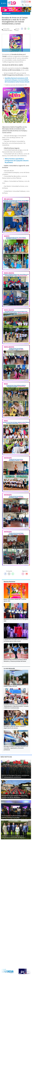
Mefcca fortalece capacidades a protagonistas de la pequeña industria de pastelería (17, 160)
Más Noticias (6, 757)
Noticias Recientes (9, 581)
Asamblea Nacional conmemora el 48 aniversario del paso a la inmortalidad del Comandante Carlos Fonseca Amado (17, 80)
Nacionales (6, 13)
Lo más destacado (9, 668)
